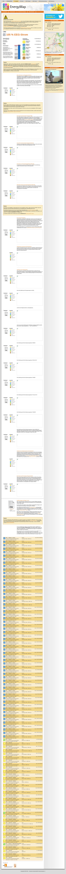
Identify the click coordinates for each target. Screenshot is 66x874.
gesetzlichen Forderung (32, 210)
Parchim (53, 25)
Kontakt (58, 3)
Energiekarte (5, 11)
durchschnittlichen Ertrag (29, 119)
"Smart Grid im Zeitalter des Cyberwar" (32, 455)
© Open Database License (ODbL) (57, 52)
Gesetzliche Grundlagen (22, 11)
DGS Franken (35, 1)
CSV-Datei (11, 509)
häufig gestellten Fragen (23, 510)
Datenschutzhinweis (53, 3)
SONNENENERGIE (9, 1)
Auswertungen (26, 27)
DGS (3, 1)
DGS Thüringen (28, 1)
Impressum (61, 3)
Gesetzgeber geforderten (8, 66)
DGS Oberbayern (51, 1)
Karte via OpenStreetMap (48, 52)
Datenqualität (33, 63)
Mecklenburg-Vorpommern (56, 24)
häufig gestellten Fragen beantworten (13, 111)
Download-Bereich (32, 507)
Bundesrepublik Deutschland (56, 23)
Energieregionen (12, 11)
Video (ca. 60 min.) (32, 456)
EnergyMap (16, 1)
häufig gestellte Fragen (30, 213)
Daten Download (31, 11)
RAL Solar (22, 1)
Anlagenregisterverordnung (16, 21)
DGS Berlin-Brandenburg (43, 1)
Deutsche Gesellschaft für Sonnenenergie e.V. (37, 871)
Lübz (52, 26)
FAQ (48, 3)
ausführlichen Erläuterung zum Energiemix (34, 227)
